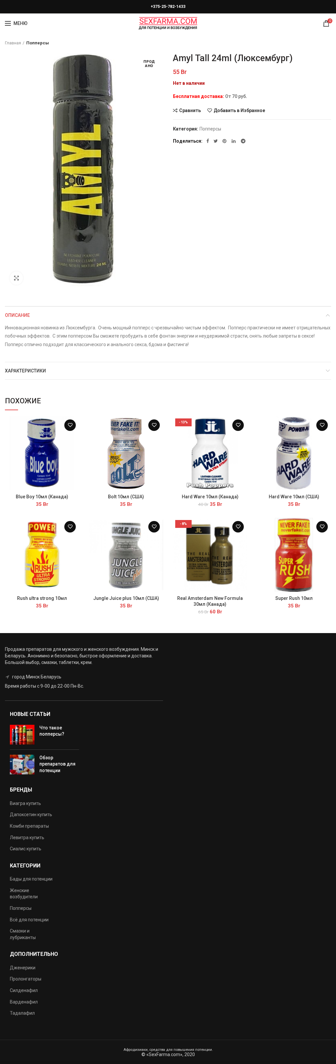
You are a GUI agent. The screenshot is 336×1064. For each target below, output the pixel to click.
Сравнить (190, 110)
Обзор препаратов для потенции (57, 764)
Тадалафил (22, 1013)
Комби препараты (29, 826)
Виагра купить (25, 803)
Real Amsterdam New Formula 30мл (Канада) (210, 601)
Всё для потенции (29, 919)
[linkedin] (234, 141)
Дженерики (22, 967)
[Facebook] (207, 141)
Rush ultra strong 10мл (42, 598)
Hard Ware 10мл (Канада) (210, 496)
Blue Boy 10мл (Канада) (42, 496)
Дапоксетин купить (31, 814)
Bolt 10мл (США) (126, 496)
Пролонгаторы (25, 978)
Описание (17, 315)
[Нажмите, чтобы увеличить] (16, 278)
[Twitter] (215, 141)
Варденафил (24, 1002)
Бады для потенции (31, 879)
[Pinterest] (224, 141)
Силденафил (24, 990)
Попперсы (37, 42)
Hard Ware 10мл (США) (294, 496)
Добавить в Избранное (239, 110)
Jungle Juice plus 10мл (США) (126, 598)
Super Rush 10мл (294, 598)
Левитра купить (27, 837)
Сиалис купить (25, 848)
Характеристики (25, 370)
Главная (13, 42)
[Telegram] (243, 141)
